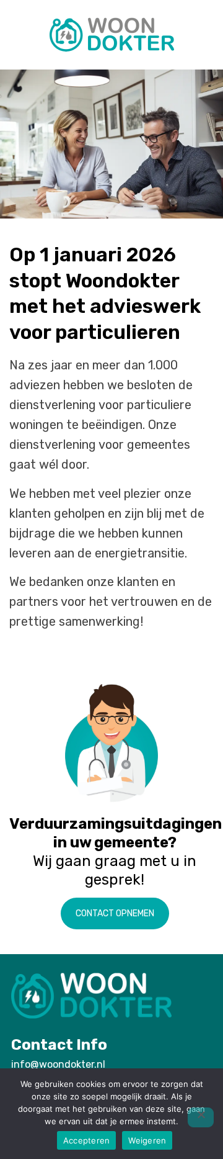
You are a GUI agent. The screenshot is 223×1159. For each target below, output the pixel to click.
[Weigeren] (201, 1117)
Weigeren (147, 1140)
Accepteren (86, 1140)
